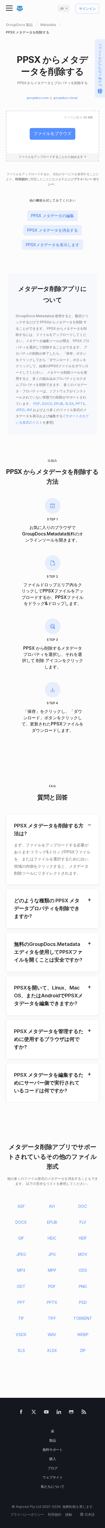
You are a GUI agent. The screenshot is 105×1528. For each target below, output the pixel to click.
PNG (83, 1286)
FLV (83, 1222)
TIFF (52, 1318)
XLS (21, 1350)
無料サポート (53, 1450)
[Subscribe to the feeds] (83, 1413)
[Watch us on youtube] (46, 1413)
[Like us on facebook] (21, 1413)
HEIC (52, 1238)
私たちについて (52, 1486)
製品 (52, 1440)
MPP (52, 1270)
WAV (52, 1334)
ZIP (83, 1350)
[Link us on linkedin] (59, 1413)
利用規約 (21, 179)
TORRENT (82, 1318)
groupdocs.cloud (65, 98)
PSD (83, 1302)
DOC (82, 1206)
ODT (21, 1286)
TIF (21, 1318)
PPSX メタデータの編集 (52, 215)
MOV (82, 1254)
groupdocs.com (38, 98)
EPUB (58, 404)
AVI (29, 410)
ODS (83, 1270)
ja (62, 8)
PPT (21, 1302)
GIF (21, 1238)
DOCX (47, 404)
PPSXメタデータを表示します (52, 244)
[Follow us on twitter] (33, 1413)
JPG (52, 1254)
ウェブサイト (53, 1477)
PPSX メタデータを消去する (52, 230)
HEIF (83, 1238)
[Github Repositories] (71, 1413)
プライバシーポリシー (27, 1514)
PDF (36, 404)
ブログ (53, 1468)
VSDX (21, 1334)
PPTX (80, 404)
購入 (52, 1459)
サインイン (87, 9)
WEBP (82, 1334)
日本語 (90, 1514)
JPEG (20, 410)
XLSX (69, 404)
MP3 (21, 1270)
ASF (21, 1206)
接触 (68, 1514)
